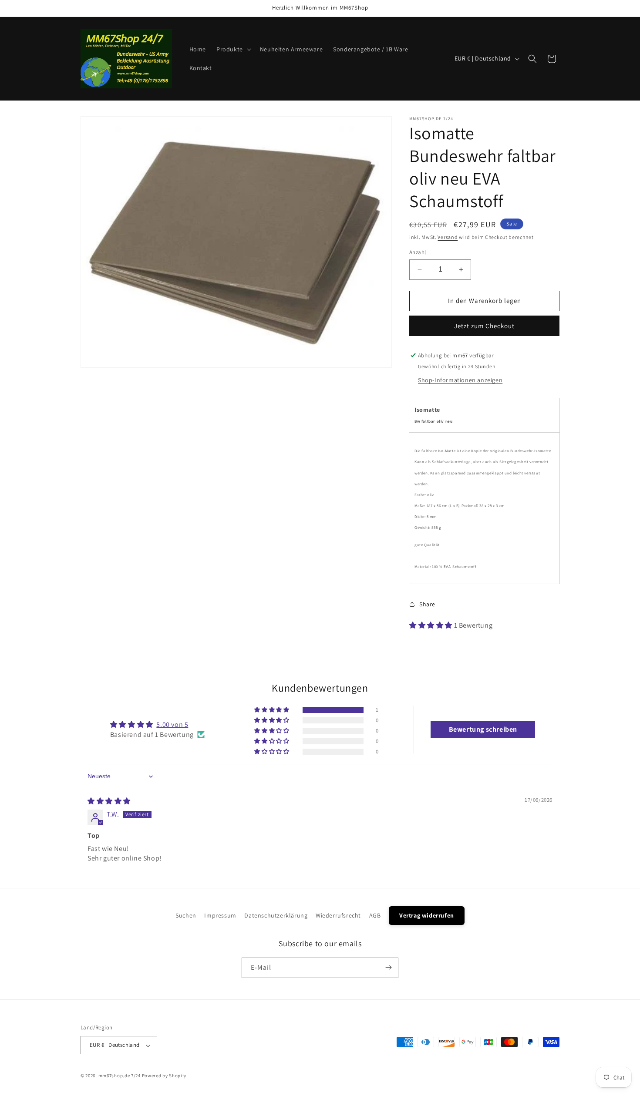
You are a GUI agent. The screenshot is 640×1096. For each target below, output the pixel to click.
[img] (109, 801)
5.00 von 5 (172, 724)
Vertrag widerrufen (426, 915)
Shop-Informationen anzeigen (460, 380)
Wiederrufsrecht (338, 915)
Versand (448, 237)
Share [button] (427, 604)
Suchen (185, 915)
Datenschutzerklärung (275, 915)
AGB (375, 915)
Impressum (220, 915)
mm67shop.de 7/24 (119, 1076)
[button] (233, 49)
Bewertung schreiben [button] (483, 729)
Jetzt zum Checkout (484, 326)
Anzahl (417, 252)
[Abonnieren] (388, 967)
